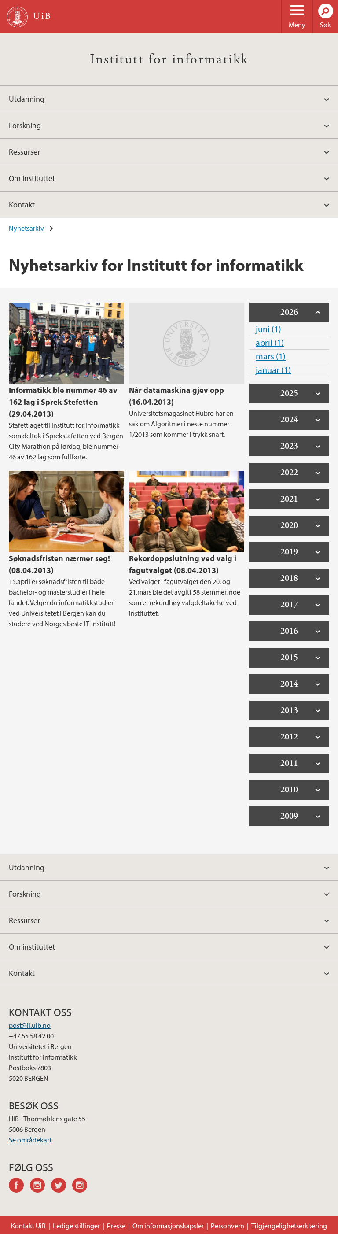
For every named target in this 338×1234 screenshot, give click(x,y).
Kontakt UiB (28, 1225)
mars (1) (271, 356)
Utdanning (26, 99)
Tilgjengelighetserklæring (289, 1225)
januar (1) (273, 369)
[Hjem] (17, 17)
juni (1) (268, 328)
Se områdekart (30, 1139)
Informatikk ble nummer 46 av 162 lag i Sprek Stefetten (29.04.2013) (63, 402)
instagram (40, 1186)
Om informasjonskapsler (168, 1225)
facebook (19, 1186)
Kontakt (22, 205)
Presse (116, 1225)
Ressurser (24, 152)
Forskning (25, 125)
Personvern (227, 1225)
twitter (61, 1186)
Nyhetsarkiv (26, 228)
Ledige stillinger (76, 1225)
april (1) (270, 342)
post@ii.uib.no (30, 1025)
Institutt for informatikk (169, 59)
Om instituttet (32, 178)
